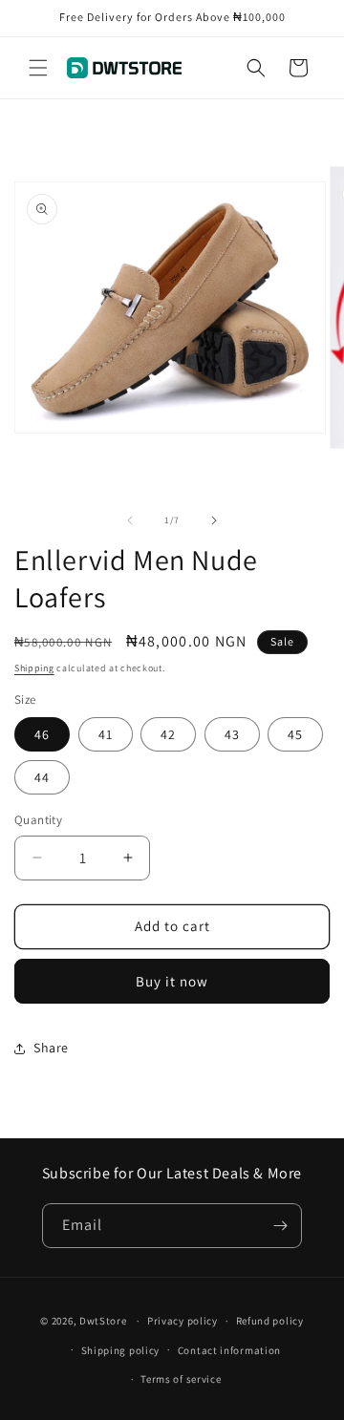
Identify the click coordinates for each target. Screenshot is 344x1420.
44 (42, 777)
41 (105, 734)
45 (295, 734)
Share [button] (51, 1047)
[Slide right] (214, 520)
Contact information (229, 1350)
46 (42, 734)
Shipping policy (121, 1350)
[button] (38, 68)
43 (232, 734)
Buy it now (172, 981)
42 (168, 734)
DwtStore (103, 1320)
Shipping (34, 668)
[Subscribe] (280, 1225)
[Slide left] (130, 520)
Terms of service (180, 1379)
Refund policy (270, 1320)
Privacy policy (182, 1320)
